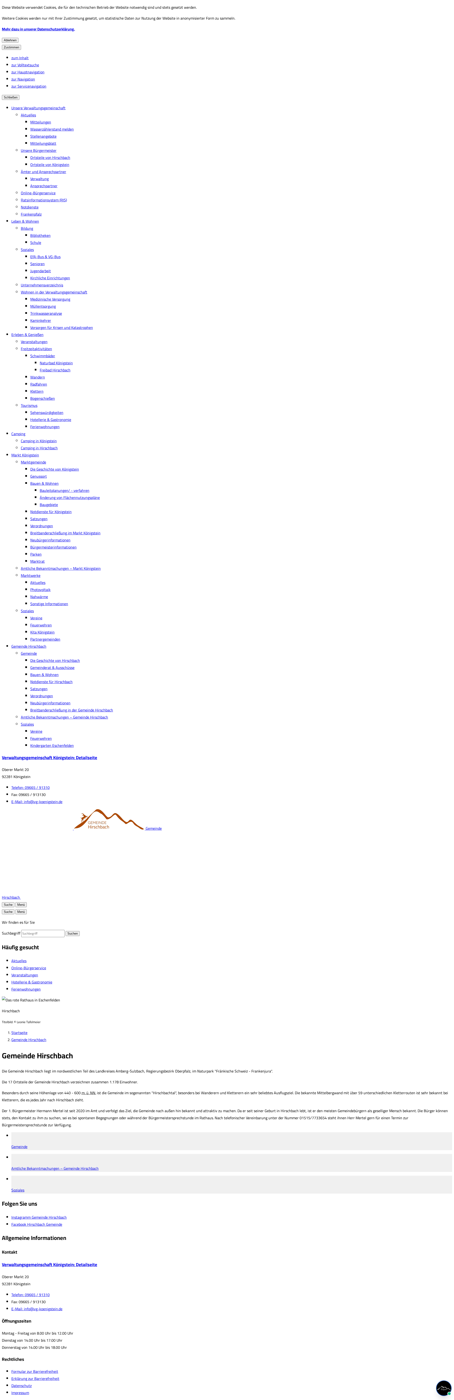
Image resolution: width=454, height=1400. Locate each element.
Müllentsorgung (43, 306)
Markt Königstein (25, 455)
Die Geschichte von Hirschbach (55, 660)
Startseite (19, 1032)
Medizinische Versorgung (50, 299)
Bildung (27, 228)
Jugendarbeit (40, 270)
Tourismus (29, 405)
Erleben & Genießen (27, 334)
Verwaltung (39, 178)
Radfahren (38, 384)
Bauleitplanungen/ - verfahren (64, 490)
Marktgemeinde (33, 462)
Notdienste (30, 207)
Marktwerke (30, 575)
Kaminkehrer (40, 320)
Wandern (37, 377)
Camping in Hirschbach (39, 447)
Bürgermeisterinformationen (53, 547)
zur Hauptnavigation (27, 72)
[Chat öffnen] (444, 1388)
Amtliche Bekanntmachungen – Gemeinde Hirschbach (64, 717)
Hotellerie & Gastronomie (50, 419)
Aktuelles (28, 115)
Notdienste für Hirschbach (51, 681)
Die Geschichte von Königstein (54, 469)
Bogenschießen (42, 398)
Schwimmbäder (42, 355)
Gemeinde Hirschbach (28, 646)
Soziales (27, 249)
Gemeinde (29, 653)
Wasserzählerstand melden (52, 129)
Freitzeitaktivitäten (36, 348)
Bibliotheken (40, 235)
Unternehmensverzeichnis (42, 285)
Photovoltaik (40, 589)
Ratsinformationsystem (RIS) (44, 200)
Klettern (37, 391)
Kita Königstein (42, 632)
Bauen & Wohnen (44, 483)
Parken (36, 554)
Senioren (37, 263)
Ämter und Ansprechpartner (43, 171)
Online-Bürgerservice (38, 192)
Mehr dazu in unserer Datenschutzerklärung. (38, 29)
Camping (18, 433)
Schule (35, 242)
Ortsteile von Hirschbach (50, 157)
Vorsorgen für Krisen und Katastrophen (61, 327)
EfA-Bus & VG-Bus (45, 256)
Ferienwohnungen (45, 426)
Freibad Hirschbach (55, 370)
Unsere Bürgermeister (39, 150)
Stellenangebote (43, 136)
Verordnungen (41, 525)
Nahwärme (39, 596)
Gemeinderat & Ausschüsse (52, 667)
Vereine (36, 617)
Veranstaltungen (34, 341)
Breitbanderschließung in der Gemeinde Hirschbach (71, 710)
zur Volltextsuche (25, 64)
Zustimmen (11, 47)
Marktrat (37, 561)
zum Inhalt (20, 57)
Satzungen (39, 518)
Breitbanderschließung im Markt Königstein (65, 532)
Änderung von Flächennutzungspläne (70, 497)
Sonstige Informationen (49, 603)
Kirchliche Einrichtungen (50, 277)
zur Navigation (23, 79)
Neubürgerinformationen (50, 540)
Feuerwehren (41, 625)
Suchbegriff (11, 933)
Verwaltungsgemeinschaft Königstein (49, 757)
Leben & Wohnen (25, 221)
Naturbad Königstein (56, 362)
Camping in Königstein (39, 440)
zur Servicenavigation (28, 86)
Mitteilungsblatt (43, 143)
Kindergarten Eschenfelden (52, 745)
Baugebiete (49, 504)
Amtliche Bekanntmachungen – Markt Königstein (61, 568)
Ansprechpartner (43, 185)
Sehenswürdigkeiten (46, 412)
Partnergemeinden (45, 639)
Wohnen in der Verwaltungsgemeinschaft (54, 292)
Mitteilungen (40, 122)
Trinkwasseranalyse (46, 313)
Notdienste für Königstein (51, 511)
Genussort (38, 476)
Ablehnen (10, 40)
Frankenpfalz (31, 214)
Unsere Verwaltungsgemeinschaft (38, 107)
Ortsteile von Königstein (49, 164)
